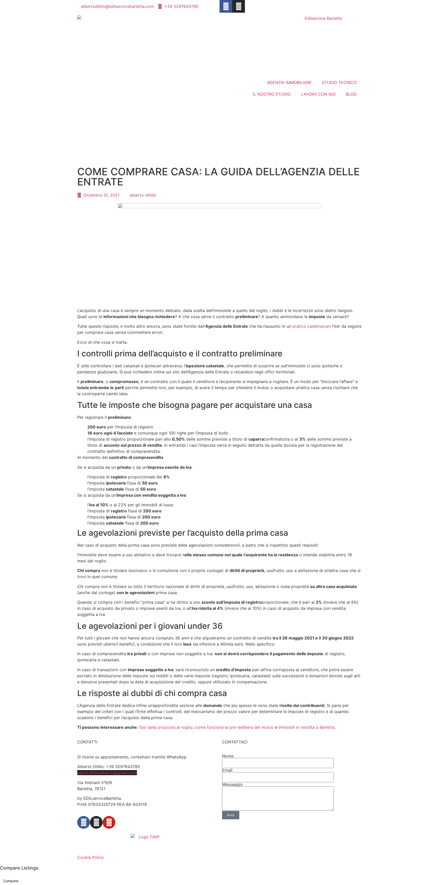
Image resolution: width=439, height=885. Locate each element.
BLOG (351, 94)
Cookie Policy (90, 857)
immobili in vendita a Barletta (306, 727)
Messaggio (232, 784)
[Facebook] (226, 6)
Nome (227, 756)
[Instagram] (238, 6)
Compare (10, 881)
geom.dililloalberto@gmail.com (107, 772)
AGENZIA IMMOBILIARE (289, 82)
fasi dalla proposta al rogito (166, 727)
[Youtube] (109, 822)
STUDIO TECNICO (339, 82)
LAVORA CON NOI (318, 94)
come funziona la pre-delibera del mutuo (234, 727)
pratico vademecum (311, 326)
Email (227, 770)
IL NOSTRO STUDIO (272, 94)
